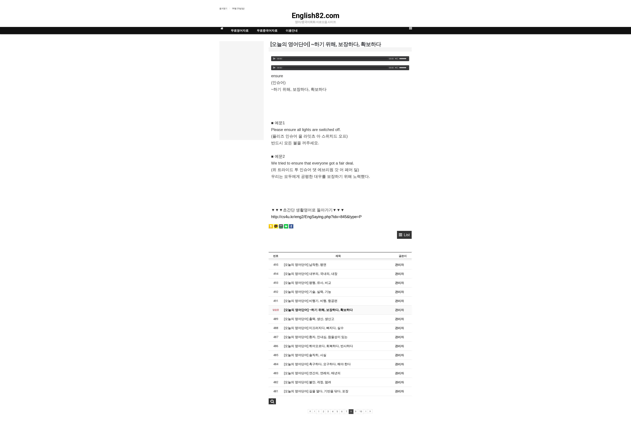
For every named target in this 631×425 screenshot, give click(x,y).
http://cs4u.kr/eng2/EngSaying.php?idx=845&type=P (316, 216)
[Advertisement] (241, 90)
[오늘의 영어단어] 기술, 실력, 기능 (307, 292)
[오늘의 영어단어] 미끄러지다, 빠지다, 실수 (314, 328)
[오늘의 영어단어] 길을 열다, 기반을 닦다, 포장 (316, 391)
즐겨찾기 (223, 8)
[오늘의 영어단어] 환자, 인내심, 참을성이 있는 (316, 337)
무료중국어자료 (267, 30)
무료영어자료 (240, 30)
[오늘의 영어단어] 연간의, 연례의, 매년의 (312, 373)
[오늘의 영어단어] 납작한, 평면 (305, 264)
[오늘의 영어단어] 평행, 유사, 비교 (307, 282)
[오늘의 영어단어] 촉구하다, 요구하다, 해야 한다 (317, 364)
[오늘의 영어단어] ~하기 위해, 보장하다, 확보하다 (318, 310)
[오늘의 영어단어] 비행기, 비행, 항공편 (310, 301)
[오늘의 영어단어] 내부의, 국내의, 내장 (310, 273)
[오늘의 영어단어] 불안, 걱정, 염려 (307, 382)
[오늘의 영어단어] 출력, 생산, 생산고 (309, 319)
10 (361, 411)
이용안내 (292, 30)
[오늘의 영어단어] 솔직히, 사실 (305, 355)
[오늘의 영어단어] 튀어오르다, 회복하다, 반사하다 (318, 346)
